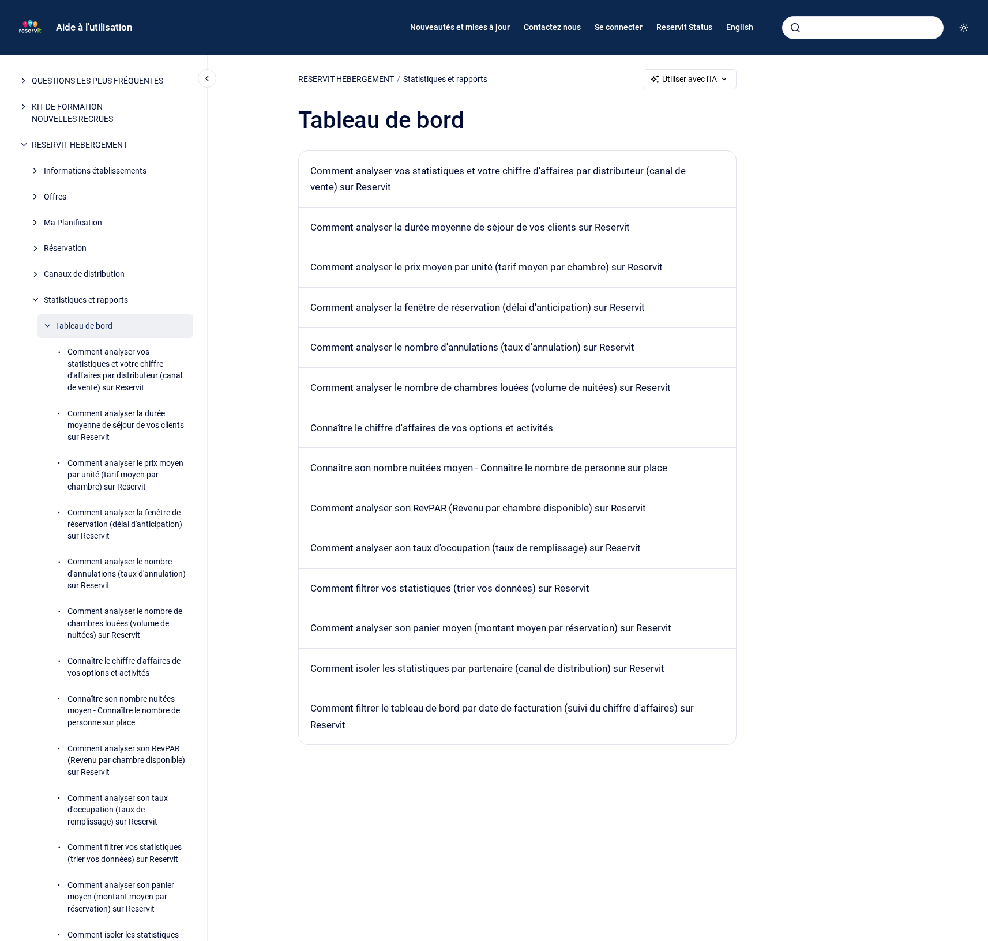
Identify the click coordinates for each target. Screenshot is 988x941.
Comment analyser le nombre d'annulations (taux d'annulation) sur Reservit (126, 573)
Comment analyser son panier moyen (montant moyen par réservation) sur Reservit (120, 896)
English (739, 27)
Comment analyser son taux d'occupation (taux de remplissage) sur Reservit (117, 809)
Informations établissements (95, 170)
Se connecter (619, 27)
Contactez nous (552, 27)
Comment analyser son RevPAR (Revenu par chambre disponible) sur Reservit (126, 760)
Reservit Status (684, 27)
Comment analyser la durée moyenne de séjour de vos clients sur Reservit (125, 425)
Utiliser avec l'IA (689, 79)
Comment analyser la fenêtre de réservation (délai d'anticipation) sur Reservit (124, 524)
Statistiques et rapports (86, 299)
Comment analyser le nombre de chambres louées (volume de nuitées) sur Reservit (124, 623)
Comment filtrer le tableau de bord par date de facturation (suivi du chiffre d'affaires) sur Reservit (502, 716)
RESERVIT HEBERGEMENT (79, 144)
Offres (55, 196)
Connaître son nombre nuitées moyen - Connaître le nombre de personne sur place (123, 710)
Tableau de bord (83, 325)
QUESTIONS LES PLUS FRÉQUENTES (97, 80)
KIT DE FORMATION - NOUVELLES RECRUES (72, 112)
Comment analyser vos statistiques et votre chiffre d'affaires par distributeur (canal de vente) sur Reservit (124, 369)
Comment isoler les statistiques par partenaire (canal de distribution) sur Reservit (487, 668)
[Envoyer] (795, 27)
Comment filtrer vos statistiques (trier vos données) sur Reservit (124, 852)
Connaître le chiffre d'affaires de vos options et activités (124, 666)
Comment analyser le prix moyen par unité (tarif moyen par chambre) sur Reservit (125, 474)
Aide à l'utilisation (94, 27)
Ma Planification (73, 222)
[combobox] (863, 28)
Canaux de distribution (84, 273)
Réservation (65, 248)
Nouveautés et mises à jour (460, 27)
